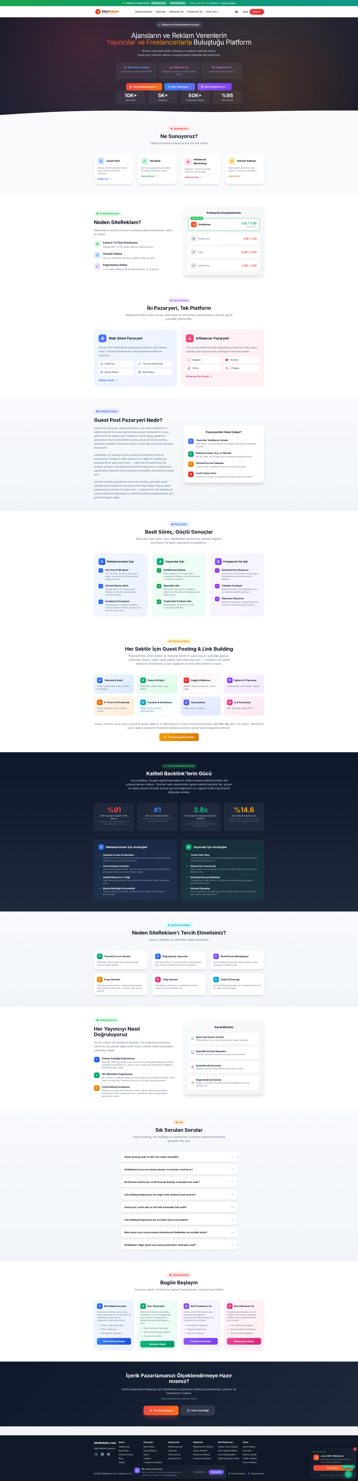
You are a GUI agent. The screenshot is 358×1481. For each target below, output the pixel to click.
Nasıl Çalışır (124, 1450)
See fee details (228, 3)
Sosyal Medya (150, 1450)
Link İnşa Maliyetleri (227, 1454)
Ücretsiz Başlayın (163, 1410)
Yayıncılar (161, 11)
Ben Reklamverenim (144, 86)
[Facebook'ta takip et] (108, 1454)
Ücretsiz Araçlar (126, 1454)
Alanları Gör (234, 176)
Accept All (216, 1472)
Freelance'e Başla (201, 1341)
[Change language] (237, 12)
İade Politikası (249, 1447)
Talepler (147, 1458)
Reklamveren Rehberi (203, 1447)
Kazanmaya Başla (244, 1341)
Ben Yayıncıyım (180, 86)
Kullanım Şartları (250, 1454)
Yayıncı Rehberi (200, 1450)
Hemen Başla (147, 176)
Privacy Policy (170, 1475)
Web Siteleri (149, 1447)
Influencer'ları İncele (197, 376)
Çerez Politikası (250, 1462)
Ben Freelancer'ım (215, 86)
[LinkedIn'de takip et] (102, 1454)
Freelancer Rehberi (202, 1458)
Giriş (245, 11)
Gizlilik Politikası (250, 1458)
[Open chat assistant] (348, 1474)
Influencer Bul (192, 177)
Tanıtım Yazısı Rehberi (228, 1447)
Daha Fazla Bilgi (200, 1410)
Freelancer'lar (195, 11)
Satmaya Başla (157, 1344)
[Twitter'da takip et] (96, 1454)
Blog (121, 1458)
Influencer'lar (176, 11)
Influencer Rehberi (201, 1454)
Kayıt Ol (257, 11)
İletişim (122, 1462)
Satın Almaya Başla (114, 1341)
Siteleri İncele (106, 380)
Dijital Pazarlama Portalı (228, 1458)
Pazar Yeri (211, 11)
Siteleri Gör (103, 179)
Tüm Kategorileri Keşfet (181, 737)
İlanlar (146, 1454)
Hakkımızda (124, 1447)
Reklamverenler (143, 11)
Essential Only (199, 1472)
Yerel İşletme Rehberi (228, 1450)
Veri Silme (247, 1450)
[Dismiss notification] (355, 1449)
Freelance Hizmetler (152, 1462)
